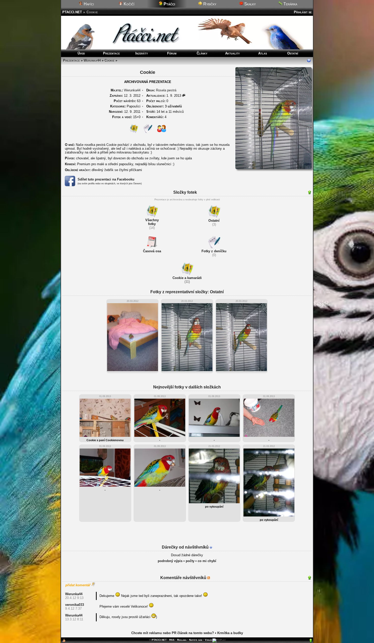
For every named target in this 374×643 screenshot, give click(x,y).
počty (190, 561)
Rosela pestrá (166, 90)
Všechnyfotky (152, 222)
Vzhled (208, 639)
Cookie (109, 60)
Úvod (81, 53)
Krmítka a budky (230, 633)
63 (127, 101)
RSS (172, 639)
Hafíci (88, 4)
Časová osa (152, 251)
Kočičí (128, 4)
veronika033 (74, 605)
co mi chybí (207, 561)
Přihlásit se (303, 12)
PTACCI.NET (72, 12)
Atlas (262, 53)
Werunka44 (92, 60)
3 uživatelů (173, 106)
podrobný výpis (170, 561)
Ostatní (292, 53)
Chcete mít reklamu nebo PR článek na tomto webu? (172, 633)
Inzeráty (141, 53)
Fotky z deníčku (214, 251)
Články (202, 53)
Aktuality (232, 53)
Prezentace (111, 53)
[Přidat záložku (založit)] (64, 641)
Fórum (172, 53)
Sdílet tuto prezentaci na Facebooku (106, 179)
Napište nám (195, 639)
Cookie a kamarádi (187, 278)
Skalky (249, 4)
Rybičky (209, 4)
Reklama (181, 639)
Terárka (289, 4)
